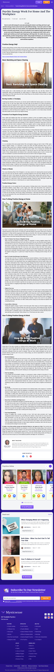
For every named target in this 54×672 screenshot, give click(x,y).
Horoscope (10, 631)
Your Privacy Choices (43, 665)
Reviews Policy (19, 659)
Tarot (37, 629)
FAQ (30, 659)
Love (24, 490)
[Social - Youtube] (49, 617)
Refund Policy (32, 656)
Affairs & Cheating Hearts (27, 634)
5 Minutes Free (11, 629)
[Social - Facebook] (49, 614)
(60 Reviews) (38, 485)
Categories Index (12, 639)
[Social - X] (46, 614)
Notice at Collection (32, 665)
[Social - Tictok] (52, 617)
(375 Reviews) (9, 485)
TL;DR (27, 23)
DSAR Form (24, 665)
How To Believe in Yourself (30, 559)
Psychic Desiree (9, 487)
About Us (31, 645)
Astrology (38, 634)
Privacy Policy (13, 601)
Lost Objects (38, 639)
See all (50, 514)
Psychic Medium (25, 629)
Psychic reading (11, 626)
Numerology (38, 631)
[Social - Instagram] (52, 614)
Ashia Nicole (39, 487)
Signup (17, 648)
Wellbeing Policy (20, 656)
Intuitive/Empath (38, 490)
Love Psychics (24, 626)
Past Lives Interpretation (41, 637)
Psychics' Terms (33, 653)
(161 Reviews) (24, 485)
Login (17, 645)
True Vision (24, 487)
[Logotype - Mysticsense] (5, 2)
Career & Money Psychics (27, 631)
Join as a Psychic (20, 651)
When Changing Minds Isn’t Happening (35, 520)
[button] (50, 466)
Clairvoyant (38, 626)
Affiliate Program (20, 653)
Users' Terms (32, 651)
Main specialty (9, 488)
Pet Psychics (24, 639)
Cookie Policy (17, 665)
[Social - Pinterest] (46, 617)
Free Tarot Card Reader (13, 637)
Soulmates (9, 490)
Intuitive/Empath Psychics (27, 637)
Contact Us (31, 648)
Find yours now (4, 619)
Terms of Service (42, 670)
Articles (9, 634)
